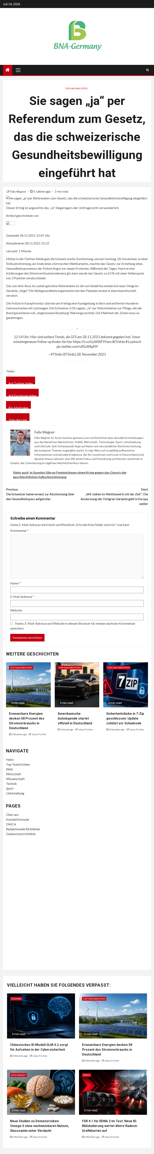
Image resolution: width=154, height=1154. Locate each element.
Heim (10, 759)
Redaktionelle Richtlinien (23, 829)
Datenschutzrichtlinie (20, 834)
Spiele (86, 1075)
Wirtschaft (13, 774)
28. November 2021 (91, 354)
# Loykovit (133, 341)
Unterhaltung (15, 793)
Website (16, 610)
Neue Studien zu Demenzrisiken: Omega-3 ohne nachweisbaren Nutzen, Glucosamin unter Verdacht (39, 1126)
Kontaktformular (17, 819)
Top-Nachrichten (76, 88)
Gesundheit (18, 1075)
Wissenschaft (15, 779)
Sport (10, 788)
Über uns (12, 814)
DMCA (11, 824)
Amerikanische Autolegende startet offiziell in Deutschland (75, 718)
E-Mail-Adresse (22, 596)
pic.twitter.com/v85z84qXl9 (77, 346)
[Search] (147, 70)
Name (15, 583)
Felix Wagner (18, 191)
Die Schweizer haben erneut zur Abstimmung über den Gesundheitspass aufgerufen (40, 494)
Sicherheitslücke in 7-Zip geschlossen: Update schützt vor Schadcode (125, 718)
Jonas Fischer (38, 734)
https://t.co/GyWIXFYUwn (92, 341)
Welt (9, 769)
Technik (11, 783)
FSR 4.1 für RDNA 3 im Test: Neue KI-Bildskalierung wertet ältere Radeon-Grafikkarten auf (110, 1126)
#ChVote (118, 341)
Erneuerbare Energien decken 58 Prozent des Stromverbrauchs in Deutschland (107, 1049)
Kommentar (19, 530)
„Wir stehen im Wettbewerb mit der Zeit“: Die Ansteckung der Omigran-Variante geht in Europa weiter (114, 496)
